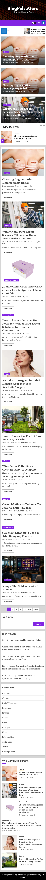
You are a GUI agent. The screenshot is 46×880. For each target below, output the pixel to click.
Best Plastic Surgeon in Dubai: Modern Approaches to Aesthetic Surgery (21, 384)
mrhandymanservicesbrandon (16, 118)
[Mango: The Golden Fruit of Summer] (23, 569)
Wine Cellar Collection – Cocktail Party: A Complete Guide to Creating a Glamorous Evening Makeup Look (22, 471)
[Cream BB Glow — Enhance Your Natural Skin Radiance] (23, 499)
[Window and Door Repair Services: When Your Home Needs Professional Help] (6, 137)
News (4, 732)
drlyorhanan (9, 63)
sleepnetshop (9, 297)
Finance (5, 713)
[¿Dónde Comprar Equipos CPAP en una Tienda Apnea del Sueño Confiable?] (23, 269)
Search (7, 617)
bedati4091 (8, 539)
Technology (7, 742)
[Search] (39, 23)
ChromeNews (33, 874)
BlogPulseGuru (23, 8)
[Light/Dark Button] (34, 23)
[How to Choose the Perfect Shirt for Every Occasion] (23, 419)
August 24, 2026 (23, 63)
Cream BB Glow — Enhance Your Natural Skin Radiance (22, 506)
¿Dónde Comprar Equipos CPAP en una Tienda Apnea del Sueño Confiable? (22, 290)
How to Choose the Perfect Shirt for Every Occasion (22, 437)
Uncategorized (8, 315)
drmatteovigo (9, 391)
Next (36, 609)
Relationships (8, 737)
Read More (8, 198)
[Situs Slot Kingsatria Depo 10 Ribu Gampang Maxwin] (23, 527)
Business (7, 105)
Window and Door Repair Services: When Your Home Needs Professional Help (22, 112)
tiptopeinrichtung (11, 443)
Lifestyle (6, 461)
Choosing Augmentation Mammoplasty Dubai (18, 57)
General (8, 580)
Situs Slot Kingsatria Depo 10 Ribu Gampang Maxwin (20, 534)
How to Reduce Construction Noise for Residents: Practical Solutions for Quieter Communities (21, 325)
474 (29, 609)
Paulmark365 (8, 511)
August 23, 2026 (23, 334)
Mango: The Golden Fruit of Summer (20, 587)
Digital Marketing (10, 703)
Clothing (5, 698)
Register (43, 22)
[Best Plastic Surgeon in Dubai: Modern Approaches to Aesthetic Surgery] (23, 363)
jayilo (6, 480)
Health (6, 52)
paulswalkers (9, 334)
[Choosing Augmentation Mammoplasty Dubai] (23, 162)
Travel (5, 747)
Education (6, 708)
